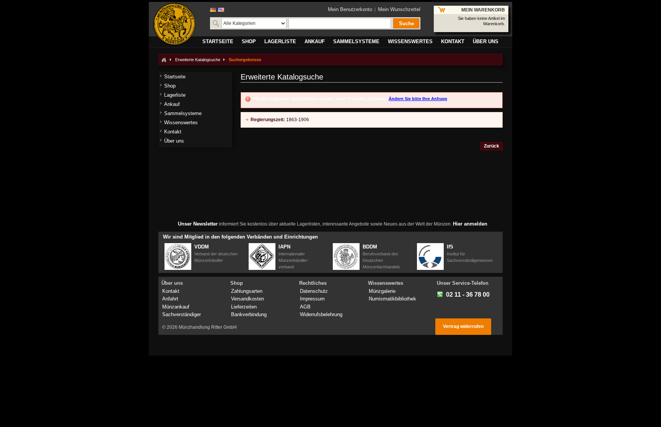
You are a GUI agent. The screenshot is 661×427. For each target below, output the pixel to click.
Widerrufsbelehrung (321, 314)
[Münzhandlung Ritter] (174, 24)
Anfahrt (170, 299)
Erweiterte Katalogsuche (197, 59)
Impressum (312, 299)
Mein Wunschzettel (399, 9)
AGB (305, 307)
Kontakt (170, 291)
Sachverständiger (181, 314)
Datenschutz (314, 291)
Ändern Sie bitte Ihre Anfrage (418, 98)
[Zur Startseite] (164, 59)
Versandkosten (247, 299)
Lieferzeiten (244, 307)
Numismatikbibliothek (392, 299)
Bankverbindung (249, 314)
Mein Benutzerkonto (350, 9)
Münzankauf (175, 307)
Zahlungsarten (246, 291)
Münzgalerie (382, 291)
